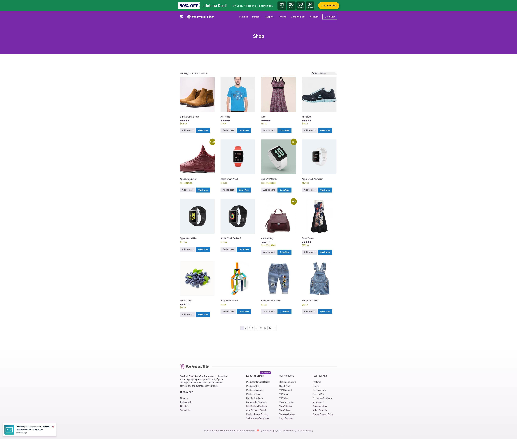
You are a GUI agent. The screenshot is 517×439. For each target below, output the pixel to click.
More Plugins (297, 16)
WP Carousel (285, 390)
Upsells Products (254, 398)
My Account (318, 402)
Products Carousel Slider (258, 382)
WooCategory (285, 406)
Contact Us (185, 410)
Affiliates (184, 406)
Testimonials (186, 402)
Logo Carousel (286, 418)
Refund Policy (289, 430)
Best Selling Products (256, 406)
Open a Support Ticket (323, 414)
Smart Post (284, 386)
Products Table (253, 394)
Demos (256, 16)
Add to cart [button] (187, 130)
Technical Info (319, 390)
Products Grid (252, 386)
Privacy (309, 430)
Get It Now (330, 17)
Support (270, 16)
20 (270, 328)
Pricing (283, 17)
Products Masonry (255, 390)
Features (243, 17)
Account (314, 17)
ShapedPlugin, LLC (272, 430)
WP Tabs (283, 398)
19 (265, 328)
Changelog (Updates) (322, 398)
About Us (184, 398)
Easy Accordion (286, 402)
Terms (301, 430)
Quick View (203, 130)
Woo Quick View (287, 414)
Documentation (320, 406)
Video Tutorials (320, 410)
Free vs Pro (318, 394)
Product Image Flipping (257, 414)
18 (260, 328)
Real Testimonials (287, 382)
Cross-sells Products (256, 402)
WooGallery (284, 410)
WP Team (283, 394)
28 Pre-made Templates (257, 418)
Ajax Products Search (256, 410)
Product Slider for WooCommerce (228, 430)
